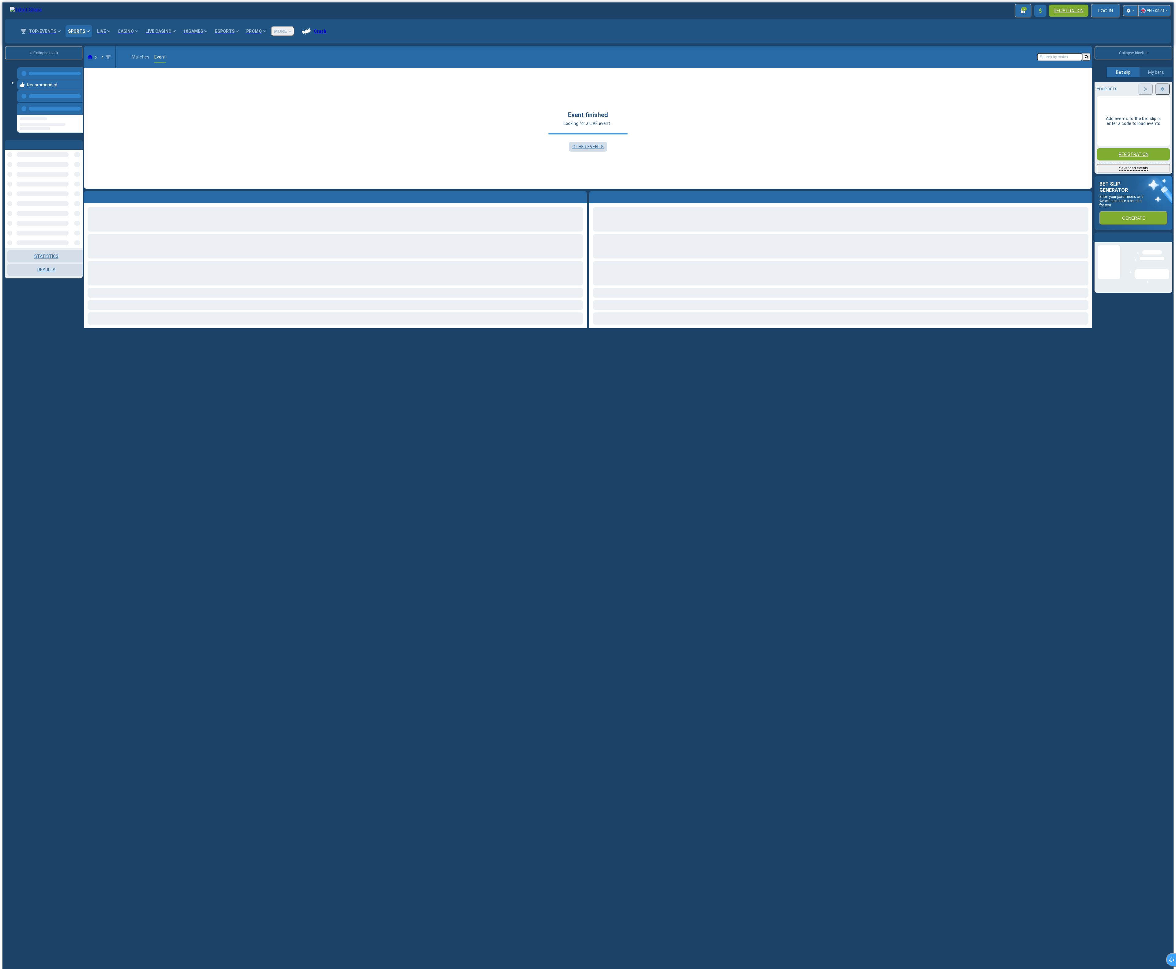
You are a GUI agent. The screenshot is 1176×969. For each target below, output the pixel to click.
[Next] (607, 196)
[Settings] (1130, 11)
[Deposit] (1040, 11)
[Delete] (1086, 196)
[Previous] (76, 102)
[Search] (1086, 57)
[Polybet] (101, 57)
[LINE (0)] (90, 57)
